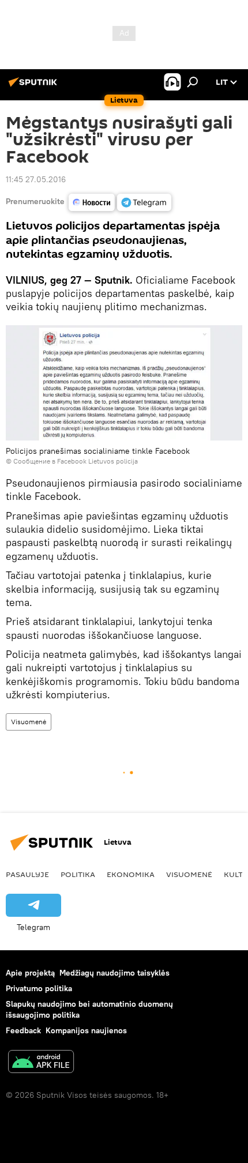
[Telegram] (144, 202)
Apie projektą (30, 973)
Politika (78, 874)
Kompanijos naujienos (86, 1030)
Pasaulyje (27, 874)
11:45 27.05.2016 (36, 179)
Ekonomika (131, 874)
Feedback (23, 1030)
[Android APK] (41, 1063)
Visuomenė (28, 721)
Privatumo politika (39, 988)
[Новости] (92, 202)
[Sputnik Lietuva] (34, 86)
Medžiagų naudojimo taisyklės (114, 973)
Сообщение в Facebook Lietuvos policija (75, 461)
